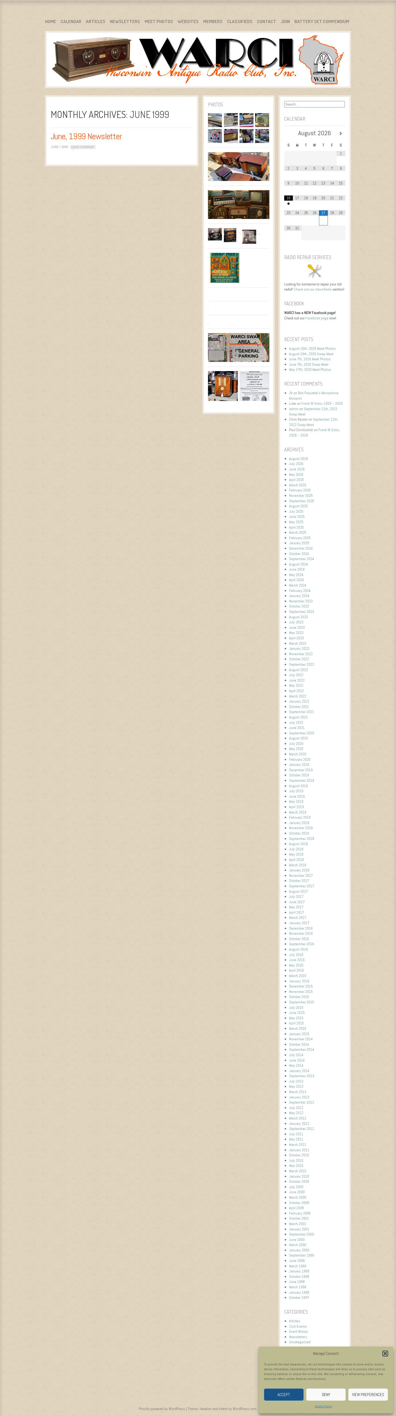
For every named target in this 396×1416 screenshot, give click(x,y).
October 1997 (299, 1297)
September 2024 (301, 558)
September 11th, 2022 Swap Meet (313, 422)
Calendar (71, 21)
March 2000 (297, 1244)
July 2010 (296, 1160)
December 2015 (301, 986)
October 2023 (299, 606)
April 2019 (296, 806)
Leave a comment (82, 147)
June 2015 (297, 1012)
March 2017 (297, 917)
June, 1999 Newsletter (86, 136)
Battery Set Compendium (321, 21)
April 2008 (296, 1207)
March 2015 (297, 1028)
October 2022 (299, 659)
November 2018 (301, 827)
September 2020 (301, 733)
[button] (385, 1353)
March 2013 (297, 1091)
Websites (188, 21)
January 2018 (299, 870)
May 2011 (296, 1139)
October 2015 (299, 996)
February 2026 (300, 490)
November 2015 (301, 991)
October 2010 (299, 1155)
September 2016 (301, 943)
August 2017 (298, 891)
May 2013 (296, 1086)
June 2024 (297, 569)
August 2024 (298, 564)
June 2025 (297, 516)
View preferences (368, 1394)
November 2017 (301, 875)
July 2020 (296, 743)
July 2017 (296, 896)
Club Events (298, 1326)
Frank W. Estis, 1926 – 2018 (322, 403)
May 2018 (296, 854)
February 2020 (300, 759)
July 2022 (296, 674)
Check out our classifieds (313, 289)
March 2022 (297, 696)
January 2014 (299, 1070)
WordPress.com (244, 1408)
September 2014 (301, 1049)
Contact (266, 21)
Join (285, 21)
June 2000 (297, 1239)
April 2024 (296, 579)
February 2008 (300, 1213)
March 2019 (297, 812)
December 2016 (301, 928)
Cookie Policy (323, 1406)
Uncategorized (300, 1342)
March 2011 (297, 1144)
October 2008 (299, 1202)
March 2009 (297, 1197)
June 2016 (297, 959)
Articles (95, 21)
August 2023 (298, 617)
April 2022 (296, 690)
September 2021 (301, 711)
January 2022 (299, 701)
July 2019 (296, 791)
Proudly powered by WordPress (162, 1408)
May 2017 (296, 907)
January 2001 (299, 1229)
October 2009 (299, 1181)
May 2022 (296, 685)
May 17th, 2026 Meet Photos (310, 369)
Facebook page (316, 318)
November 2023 (301, 601)
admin (293, 408)
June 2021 (297, 727)
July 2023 (296, 622)
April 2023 (296, 638)
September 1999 (301, 1255)
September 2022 (301, 664)
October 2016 (299, 938)
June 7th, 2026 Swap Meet (308, 364)
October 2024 (299, 553)
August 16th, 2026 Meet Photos (312, 348)
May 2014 (296, 1065)
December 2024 (301, 548)
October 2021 (299, 706)
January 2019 (299, 822)
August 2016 (298, 949)
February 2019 (300, 817)
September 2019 (301, 780)
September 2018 (301, 838)
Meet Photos (159, 21)
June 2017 (297, 901)
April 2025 (296, 527)
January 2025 (299, 542)
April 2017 (296, 912)
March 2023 (297, 643)
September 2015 (301, 1002)
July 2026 (296, 463)
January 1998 (299, 1292)
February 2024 (300, 590)
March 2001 (297, 1223)
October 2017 (299, 880)
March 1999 (297, 1266)
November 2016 (301, 933)
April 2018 (296, 859)
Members (213, 21)
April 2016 (296, 970)
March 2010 (297, 1171)
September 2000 (301, 1234)
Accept (283, 1394)
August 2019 (298, 785)
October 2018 (299, 833)
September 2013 (301, 1075)
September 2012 (301, 1102)
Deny (326, 1394)
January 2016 (299, 981)
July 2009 (296, 1186)
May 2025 (296, 521)
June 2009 (297, 1192)
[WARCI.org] (198, 60)
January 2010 (299, 1176)
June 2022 (297, 680)
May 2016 (296, 965)
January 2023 (299, 648)
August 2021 (298, 717)
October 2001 (299, 1218)
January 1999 (299, 1271)
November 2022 (301, 653)
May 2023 (296, 632)
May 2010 (296, 1165)
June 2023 (297, 627)
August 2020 (298, 738)
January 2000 (299, 1250)
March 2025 (297, 532)
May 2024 (296, 574)
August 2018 (298, 843)
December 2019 (301, 770)
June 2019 (297, 796)
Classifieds (239, 21)
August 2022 (298, 669)
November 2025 (301, 495)
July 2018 (296, 849)
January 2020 (299, 764)
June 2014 (297, 1060)
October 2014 (299, 1044)
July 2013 (296, 1081)
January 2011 (299, 1150)
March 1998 (297, 1287)
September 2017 (301, 886)
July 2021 (296, 722)
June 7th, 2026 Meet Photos (310, 359)
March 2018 (297, 865)
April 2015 (296, 1023)
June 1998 (297, 1281)
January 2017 (299, 922)
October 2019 (299, 775)
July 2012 (296, 1107)
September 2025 (301, 500)
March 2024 (297, 585)
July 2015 (296, 1007)
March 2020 (297, 754)
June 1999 (297, 1260)
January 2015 (299, 1033)
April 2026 (296, 479)
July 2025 (296, 511)
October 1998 (299, 1276)
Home (50, 21)
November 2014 (301, 1039)
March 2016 (297, 975)
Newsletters (125, 21)
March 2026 (297, 485)
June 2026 (297, 469)
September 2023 (301, 611)
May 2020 (296, 748)
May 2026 (296, 474)
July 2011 (296, 1134)
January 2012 (299, 1123)
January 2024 (299, 595)
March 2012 (297, 1118)
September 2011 (301, 1128)
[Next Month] (340, 133)
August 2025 (298, 506)
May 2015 (296, 1018)
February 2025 (300, 537)
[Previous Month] (288, 133)
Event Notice (298, 1331)
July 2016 (296, 954)
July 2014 (296, 1054)
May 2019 (296, 801)
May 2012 (296, 1112)
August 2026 (298, 458)
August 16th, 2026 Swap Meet (311, 353)
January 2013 (299, 1097)
